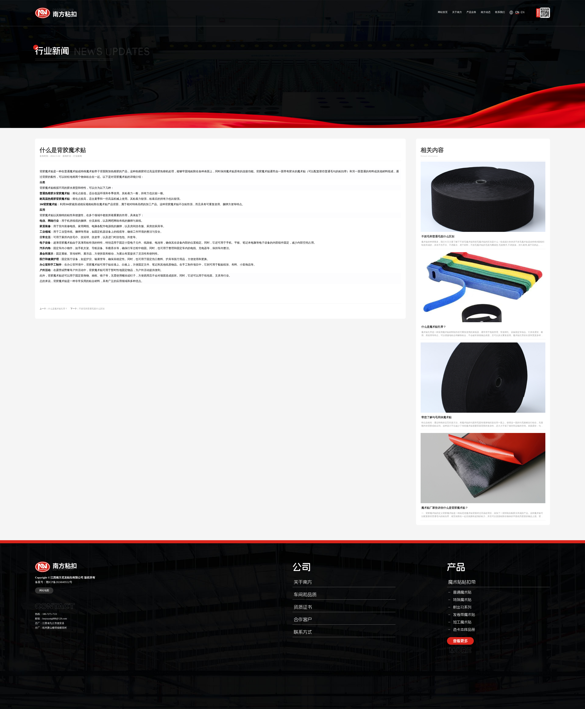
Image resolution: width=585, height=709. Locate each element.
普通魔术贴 (462, 592)
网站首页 (443, 12)
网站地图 (44, 590)
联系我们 (500, 12)
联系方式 (303, 632)
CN (517, 12)
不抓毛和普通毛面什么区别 (92, 309)
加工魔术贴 (462, 622)
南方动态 (486, 12)
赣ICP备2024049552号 (59, 582)
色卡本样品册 (464, 629)
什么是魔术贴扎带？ (57, 309)
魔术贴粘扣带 (462, 582)
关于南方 (457, 12)
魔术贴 (49, 171)
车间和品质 (305, 594)
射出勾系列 (462, 607)
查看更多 (460, 642)
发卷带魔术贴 (464, 615)
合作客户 (303, 619)
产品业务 (471, 12)
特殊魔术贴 (462, 600)
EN (522, 12)
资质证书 (303, 607)
